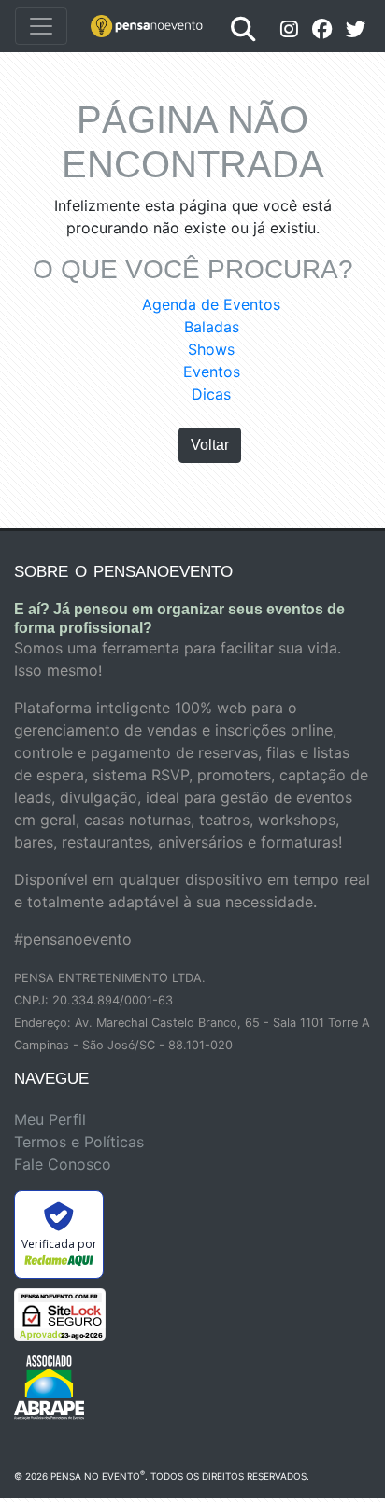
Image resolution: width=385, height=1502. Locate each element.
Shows (211, 349)
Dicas (211, 394)
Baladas (211, 326)
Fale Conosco (62, 1164)
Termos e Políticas (79, 1141)
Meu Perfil (50, 1119)
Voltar (210, 445)
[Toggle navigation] (41, 26)
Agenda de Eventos (211, 304)
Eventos (211, 371)
